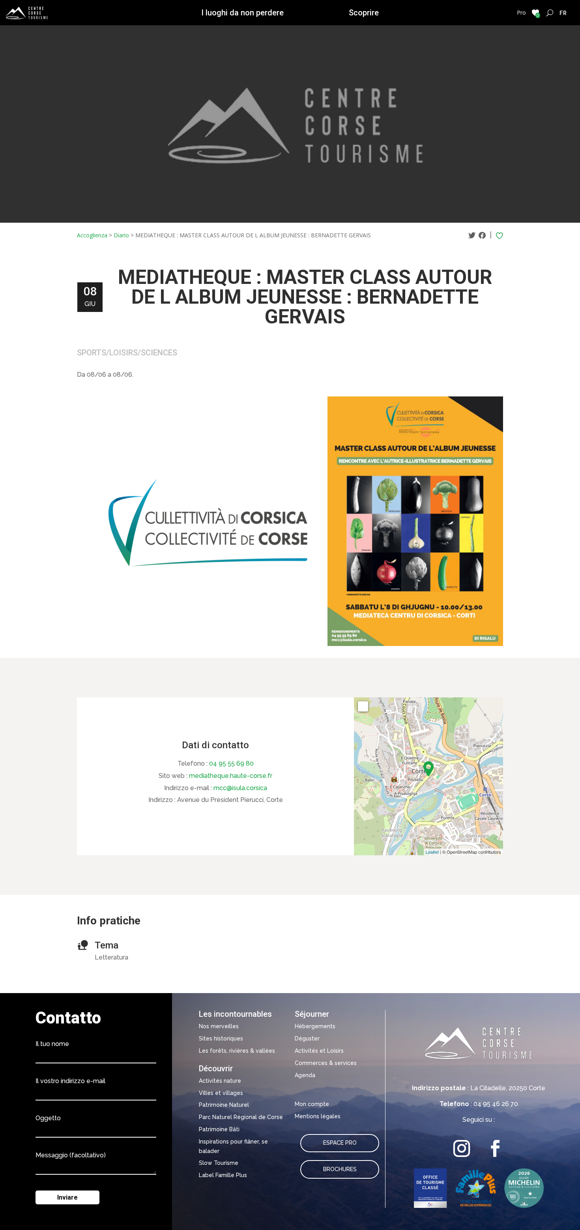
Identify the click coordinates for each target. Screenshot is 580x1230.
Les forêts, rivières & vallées (237, 1051)
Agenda (305, 1075)
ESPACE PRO (340, 1143)
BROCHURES (340, 1169)
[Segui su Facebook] (495, 1148)
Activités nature (220, 1081)
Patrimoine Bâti (219, 1129)
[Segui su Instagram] (462, 1148)
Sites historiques (221, 1038)
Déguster (307, 1038)
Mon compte (312, 1104)
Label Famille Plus (223, 1175)
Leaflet (432, 852)
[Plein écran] (363, 706)
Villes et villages (221, 1093)
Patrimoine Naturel (224, 1105)
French (563, 13)
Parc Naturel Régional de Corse (241, 1117)
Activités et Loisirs (319, 1051)
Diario (121, 235)
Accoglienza (92, 235)
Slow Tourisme (218, 1163)
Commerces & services (326, 1063)
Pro (521, 12)
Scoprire (364, 12)
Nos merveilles (219, 1026)
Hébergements (315, 1026)
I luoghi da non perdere (242, 12)
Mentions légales (318, 1116)
